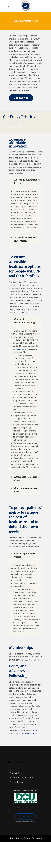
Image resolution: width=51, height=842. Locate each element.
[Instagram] (16, 762)
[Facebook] (9, 762)
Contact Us (15, 773)
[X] (13, 762)
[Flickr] (20, 762)
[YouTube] (24, 762)
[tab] (25, 181)
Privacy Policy (16, 782)
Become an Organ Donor (21, 777)
